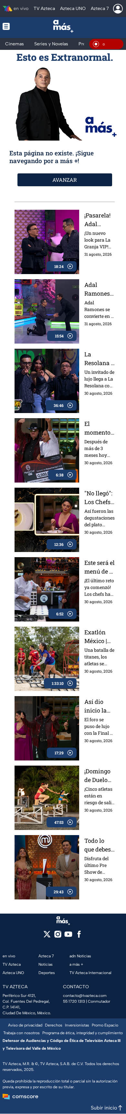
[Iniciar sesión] (118, 9)
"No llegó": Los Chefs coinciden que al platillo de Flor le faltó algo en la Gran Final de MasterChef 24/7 (99, 497)
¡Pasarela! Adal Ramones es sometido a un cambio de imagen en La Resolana (99, 219)
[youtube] (68, 936)
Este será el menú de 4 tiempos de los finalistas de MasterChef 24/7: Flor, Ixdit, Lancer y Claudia (99, 567)
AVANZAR (64, 179)
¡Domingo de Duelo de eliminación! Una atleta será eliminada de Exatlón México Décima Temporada (99, 775)
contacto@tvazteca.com (85, 995)
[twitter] (47, 936)
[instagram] (58, 936)
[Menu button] (11, 26)
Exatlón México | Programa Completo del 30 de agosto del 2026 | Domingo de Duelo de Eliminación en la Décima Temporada (99, 636)
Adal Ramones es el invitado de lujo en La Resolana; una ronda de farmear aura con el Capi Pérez (99, 289)
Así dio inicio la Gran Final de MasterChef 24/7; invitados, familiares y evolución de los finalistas (99, 706)
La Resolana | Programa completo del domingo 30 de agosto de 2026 (98, 358)
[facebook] (79, 936)
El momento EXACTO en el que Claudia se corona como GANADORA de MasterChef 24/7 (99, 428)
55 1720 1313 (74, 1001)
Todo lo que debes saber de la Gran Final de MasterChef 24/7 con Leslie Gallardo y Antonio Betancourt (99, 845)
